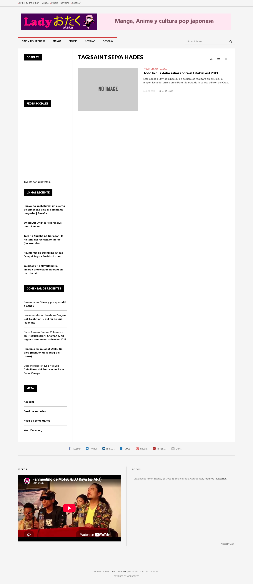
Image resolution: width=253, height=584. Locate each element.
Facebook (76, 449)
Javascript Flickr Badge (147, 478)
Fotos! (136, 469)
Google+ (144, 449)
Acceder (29, 401)
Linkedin (110, 449)
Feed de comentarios (37, 420)
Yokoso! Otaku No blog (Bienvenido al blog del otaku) (43, 352)
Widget (224, 544)
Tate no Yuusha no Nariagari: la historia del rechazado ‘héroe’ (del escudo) (43, 239)
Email (178, 449)
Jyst (168, 478)
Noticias (65, 3)
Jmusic (54, 3)
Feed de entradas (35, 411)
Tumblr (127, 449)
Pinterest (162, 449)
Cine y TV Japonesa (29, 3)
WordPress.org (33, 430)
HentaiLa (29, 348)
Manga (45, 3)
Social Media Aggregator (188, 478)
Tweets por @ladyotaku (37, 181)
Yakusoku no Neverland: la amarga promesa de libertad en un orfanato (43, 269)
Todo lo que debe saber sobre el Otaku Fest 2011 (180, 73)
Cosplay (76, 3)
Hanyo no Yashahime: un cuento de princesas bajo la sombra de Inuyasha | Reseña (44, 209)
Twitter (93, 449)
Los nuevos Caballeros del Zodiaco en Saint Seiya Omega (44, 369)
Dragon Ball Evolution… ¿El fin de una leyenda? (45, 319)
